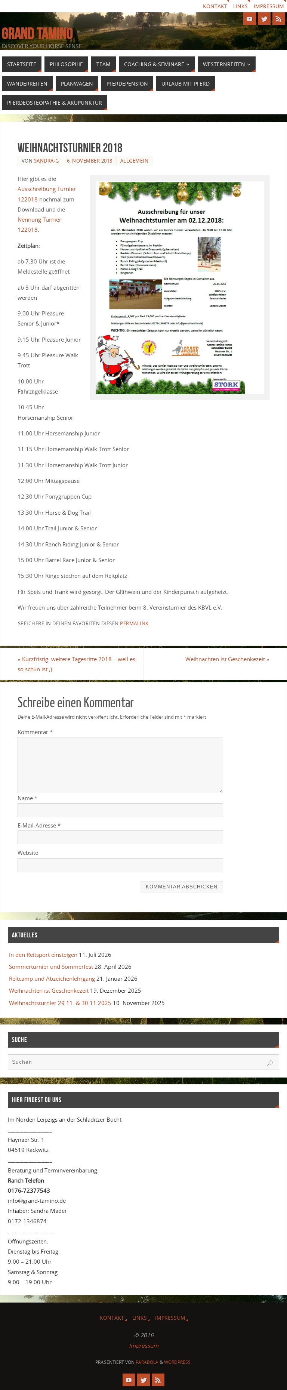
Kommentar (35, 732)
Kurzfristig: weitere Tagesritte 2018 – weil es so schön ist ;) (76, 664)
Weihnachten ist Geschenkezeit (227, 659)
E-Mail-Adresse (39, 825)
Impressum (269, 6)
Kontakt (215, 6)
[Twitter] (264, 18)
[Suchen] (270, 1063)
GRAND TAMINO (37, 33)
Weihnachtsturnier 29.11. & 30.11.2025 (60, 1003)
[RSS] (278, 18)
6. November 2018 (89, 160)
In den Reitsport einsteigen (43, 954)
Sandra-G (46, 160)
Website (28, 852)
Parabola (147, 1362)
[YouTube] (249, 18)
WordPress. (178, 1362)
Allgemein (134, 160)
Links (240, 6)
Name (27, 798)
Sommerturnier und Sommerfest (51, 966)
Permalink (134, 623)
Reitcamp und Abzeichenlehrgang (52, 978)
